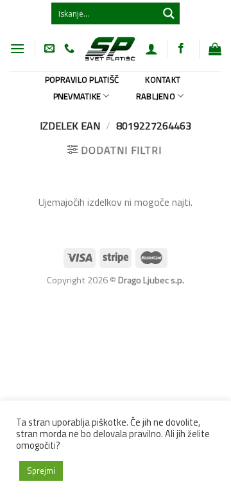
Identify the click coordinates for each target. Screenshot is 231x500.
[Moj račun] (151, 49)
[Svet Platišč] (109, 48)
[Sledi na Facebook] (181, 48)
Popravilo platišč (82, 79)
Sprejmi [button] (41, 470)
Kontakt (162, 79)
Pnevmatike (77, 96)
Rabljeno (155, 96)
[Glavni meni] (17, 48)
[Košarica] (215, 49)
